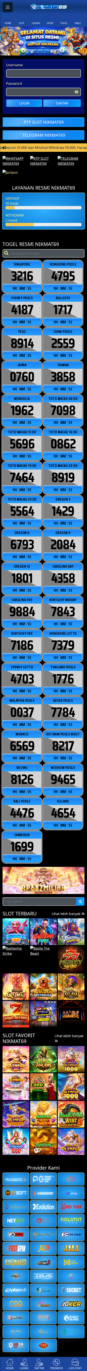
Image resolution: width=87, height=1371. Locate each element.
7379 (63, 645)
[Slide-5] (46, 49)
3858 (63, 377)
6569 (22, 746)
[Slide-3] (34, 49)
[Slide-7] (58, 49)
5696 (22, 444)
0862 (63, 444)
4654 (63, 813)
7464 (22, 477)
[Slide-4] (40, 49)
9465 (63, 779)
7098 (63, 410)
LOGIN (24, 103)
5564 (22, 511)
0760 (22, 377)
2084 (62, 545)
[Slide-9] (70, 49)
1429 (63, 511)
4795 (63, 276)
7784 (63, 712)
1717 (62, 310)
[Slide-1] (22, 49)
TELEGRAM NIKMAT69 (43, 135)
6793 (22, 545)
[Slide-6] (52, 49)
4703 (22, 679)
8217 (63, 746)
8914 (22, 343)
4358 (63, 578)
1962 (22, 410)
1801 (22, 578)
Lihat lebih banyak (67, 913)
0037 (22, 712)
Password (14, 83)
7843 (63, 612)
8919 (63, 477)
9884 (22, 612)
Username (14, 65)
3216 (22, 276)
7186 (22, 645)
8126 (22, 779)
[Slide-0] (16, 49)
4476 (22, 813)
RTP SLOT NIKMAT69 (44, 122)
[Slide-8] (65, 49)
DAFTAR (62, 103)
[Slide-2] (28, 49)
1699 (22, 847)
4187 (22, 310)
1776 (63, 679)
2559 (63, 343)
